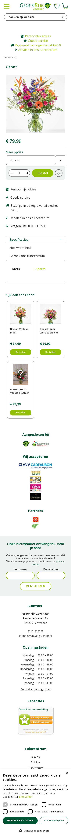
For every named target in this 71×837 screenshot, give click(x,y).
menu (6, 6)
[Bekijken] (65, 6)
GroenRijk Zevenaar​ (35, 613)
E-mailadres (51, 569)
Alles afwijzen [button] (54, 820)
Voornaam (20, 569)
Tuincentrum (35, 768)
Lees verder (25, 796)
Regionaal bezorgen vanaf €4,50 (38, 45)
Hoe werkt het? (20, 248)
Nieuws (35, 756)
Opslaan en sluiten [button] (20, 820)
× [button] (66, 773)
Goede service (38, 41)
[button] (35, 830)
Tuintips (35, 762)
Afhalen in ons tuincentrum (37, 50)
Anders (41, 269)
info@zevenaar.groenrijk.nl (35, 635)
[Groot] (35, 104)
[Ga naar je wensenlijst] (57, 6)
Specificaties (19, 239)
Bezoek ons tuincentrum (27, 256)
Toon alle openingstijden (35, 689)
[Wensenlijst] (57, 6)
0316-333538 (35, 631)
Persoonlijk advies (38, 36)
